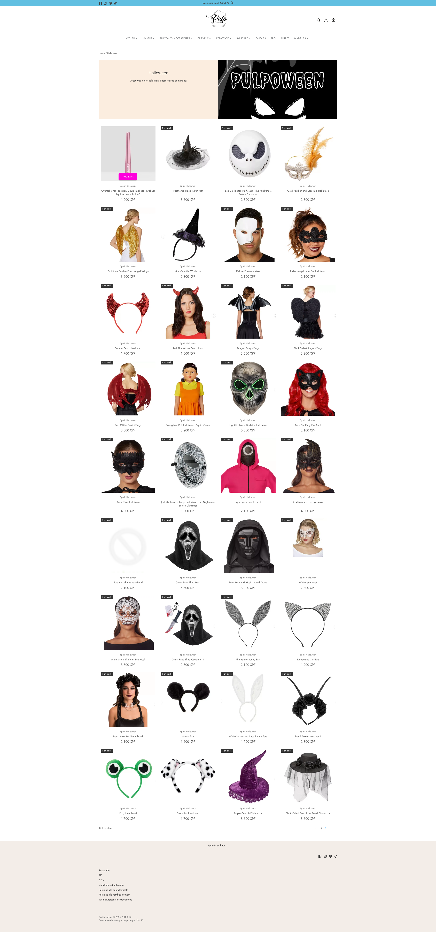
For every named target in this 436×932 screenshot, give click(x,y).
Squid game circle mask (248, 500)
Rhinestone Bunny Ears (248, 657)
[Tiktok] (115, 3)
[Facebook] (100, 3)
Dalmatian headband (188, 811)
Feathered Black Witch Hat (188, 188)
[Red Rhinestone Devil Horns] (188, 311)
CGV (101, 880)
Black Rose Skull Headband (128, 734)
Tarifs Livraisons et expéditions (115, 899)
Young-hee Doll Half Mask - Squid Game (188, 423)
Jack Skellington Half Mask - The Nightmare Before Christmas (248, 190)
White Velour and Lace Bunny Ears (248, 734)
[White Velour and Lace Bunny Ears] (248, 699)
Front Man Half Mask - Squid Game (248, 580)
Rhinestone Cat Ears (308, 657)
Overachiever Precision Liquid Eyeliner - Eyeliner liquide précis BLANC (128, 190)
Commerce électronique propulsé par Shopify (121, 920)
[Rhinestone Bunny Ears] (248, 622)
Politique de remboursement (114, 895)
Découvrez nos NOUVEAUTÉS (218, 3)
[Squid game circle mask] (248, 465)
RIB (100, 875)
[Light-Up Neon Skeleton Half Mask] (248, 388)
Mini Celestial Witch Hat (188, 269)
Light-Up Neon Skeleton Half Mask (248, 423)
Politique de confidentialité (113, 890)
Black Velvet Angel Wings (308, 346)
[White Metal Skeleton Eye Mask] (128, 622)
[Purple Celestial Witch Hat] (248, 776)
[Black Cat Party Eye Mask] (308, 388)
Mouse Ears (188, 734)
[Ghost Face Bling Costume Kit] (188, 622)
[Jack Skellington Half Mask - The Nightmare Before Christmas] (248, 153)
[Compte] (326, 20)
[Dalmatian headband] (188, 776)
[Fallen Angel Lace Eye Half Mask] (308, 234)
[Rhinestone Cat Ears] (308, 622)
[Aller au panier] (333, 20)
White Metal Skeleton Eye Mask (128, 657)
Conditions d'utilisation (111, 885)
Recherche (104, 870)
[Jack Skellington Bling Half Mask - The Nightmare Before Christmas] (188, 465)
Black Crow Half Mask (128, 500)
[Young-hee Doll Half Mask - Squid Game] (188, 388)
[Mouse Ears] (188, 699)
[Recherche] (318, 20)
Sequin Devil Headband (128, 346)
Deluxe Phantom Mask (248, 269)
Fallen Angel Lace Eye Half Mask (308, 269)
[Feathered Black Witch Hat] (188, 153)
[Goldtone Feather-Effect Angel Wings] (128, 234)
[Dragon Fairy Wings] (248, 311)
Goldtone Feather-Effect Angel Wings (128, 269)
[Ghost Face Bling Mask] (188, 545)
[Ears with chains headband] (128, 545)
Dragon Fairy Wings (248, 346)
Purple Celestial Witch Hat (248, 811)
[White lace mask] (308, 537)
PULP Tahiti (127, 917)
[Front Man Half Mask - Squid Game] (248, 545)
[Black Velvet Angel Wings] (308, 311)
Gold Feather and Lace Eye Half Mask (308, 188)
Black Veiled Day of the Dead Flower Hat (308, 811)
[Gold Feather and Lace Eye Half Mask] (308, 153)
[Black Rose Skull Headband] (128, 699)
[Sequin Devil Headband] (128, 311)
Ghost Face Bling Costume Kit (188, 657)
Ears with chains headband (128, 580)
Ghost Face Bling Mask (188, 580)
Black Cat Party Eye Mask (308, 423)
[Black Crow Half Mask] (128, 465)
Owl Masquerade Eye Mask (308, 500)
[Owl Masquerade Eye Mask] (308, 465)
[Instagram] (105, 3)
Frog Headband (128, 811)
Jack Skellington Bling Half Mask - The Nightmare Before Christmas (188, 502)
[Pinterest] (110, 3)
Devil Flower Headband (308, 734)
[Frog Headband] (128, 776)
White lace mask (308, 580)
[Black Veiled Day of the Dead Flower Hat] (308, 776)
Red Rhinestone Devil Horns (188, 346)
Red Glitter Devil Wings (128, 423)
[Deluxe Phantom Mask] (248, 234)
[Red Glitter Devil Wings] (128, 388)
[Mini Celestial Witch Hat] (188, 234)
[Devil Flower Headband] (308, 699)
